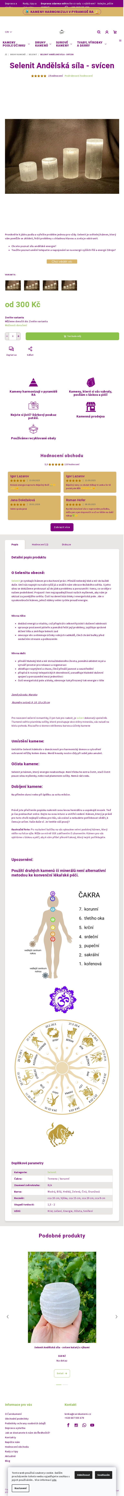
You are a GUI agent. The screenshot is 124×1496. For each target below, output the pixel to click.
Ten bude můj (74, 336)
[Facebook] (68, 1425)
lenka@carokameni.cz (78, 1414)
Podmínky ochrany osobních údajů (25, 1423)
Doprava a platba (11, 5)
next (116, 1316)
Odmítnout (83, 1475)
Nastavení (20, 1488)
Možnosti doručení (16, 325)
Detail (60, 1373)
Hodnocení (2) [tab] (40, 544)
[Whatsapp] (84, 1425)
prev (7, 1316)
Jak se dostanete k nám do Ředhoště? (27, 1433)
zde (54, 1480)
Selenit (16, 581)
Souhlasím (103, 1475)
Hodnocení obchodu (62, 455)
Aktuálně (10, 1456)
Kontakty (10, 1437)
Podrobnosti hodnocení (79, 76)
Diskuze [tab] (66, 544)
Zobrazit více (62, 527)
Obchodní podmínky (17, 1418)
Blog (7, 1461)
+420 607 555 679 (74, 1418)
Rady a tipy (11, 1451)
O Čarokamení (13, 1414)
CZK (7, 32)
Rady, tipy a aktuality (30, 5)
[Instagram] (76, 1425)
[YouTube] (92, 1425)
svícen (80, 718)
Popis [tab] (14, 544)
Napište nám (12, 1442)
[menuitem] (16, 44)
